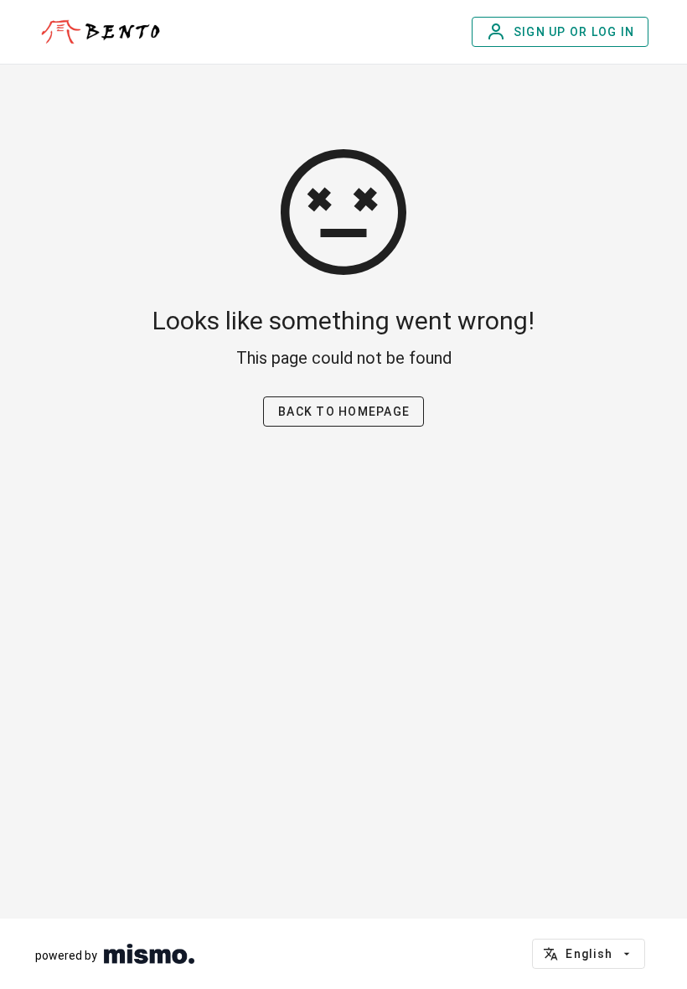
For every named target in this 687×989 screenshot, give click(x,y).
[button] (588, 954)
